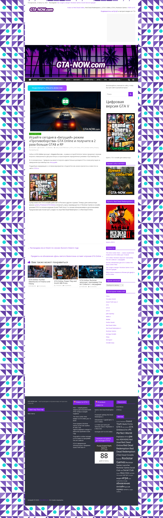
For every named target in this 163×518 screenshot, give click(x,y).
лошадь (125, 481)
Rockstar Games (89, 147)
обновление (123, 483)
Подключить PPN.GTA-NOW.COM (47, 88)
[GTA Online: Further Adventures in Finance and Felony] (40, 267)
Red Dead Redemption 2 (54, 80)
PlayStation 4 (121, 437)
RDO (118, 440)
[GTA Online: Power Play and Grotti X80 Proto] (65, 267)
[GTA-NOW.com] (81, 46)
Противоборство (34, 150)
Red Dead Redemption (124, 447)
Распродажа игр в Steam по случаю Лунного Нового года (53, 248)
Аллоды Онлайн (111, 334)
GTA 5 (68, 80)
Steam (118, 473)
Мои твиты (31, 414)
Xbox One (124, 473)
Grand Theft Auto (121, 421)
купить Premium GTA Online (45, 205)
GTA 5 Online (125, 427)
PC (130, 429)
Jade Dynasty (110, 314)
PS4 (127, 437)
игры (129, 478)
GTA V (82, 147)
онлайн (120, 486)
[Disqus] (65, 316)
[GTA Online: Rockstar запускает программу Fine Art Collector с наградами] (91, 267)
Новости (70, 7)
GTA (40, 80)
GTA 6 (35, 80)
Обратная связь (114, 80)
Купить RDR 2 (110, 242)
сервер (119, 489)
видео (119, 478)
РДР (124, 475)
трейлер (118, 491)
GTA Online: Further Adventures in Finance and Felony (39, 282)
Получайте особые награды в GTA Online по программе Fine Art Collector (82, 438)
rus (122, 470)
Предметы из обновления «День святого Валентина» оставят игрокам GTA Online (67, 256)
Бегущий (53, 162)
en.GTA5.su (119, 407)
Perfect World (110, 322)
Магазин (76, 80)
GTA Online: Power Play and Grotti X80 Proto (65, 282)
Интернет (109, 340)
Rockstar (118, 459)
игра (125, 478)
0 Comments (49, 147)
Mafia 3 (108, 316)
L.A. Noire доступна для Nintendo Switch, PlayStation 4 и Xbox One (104, 427)
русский (127, 487)
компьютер (119, 481)
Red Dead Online (78, 7)
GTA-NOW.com (32, 401)
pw (130, 436)
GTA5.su (36, 168)
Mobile (108, 319)
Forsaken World (111, 299)
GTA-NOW (41, 147)
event (56, 147)
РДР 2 (127, 475)
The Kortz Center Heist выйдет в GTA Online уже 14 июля (82, 418)
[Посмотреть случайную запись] (133, 80)
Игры (98, 80)
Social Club (128, 470)
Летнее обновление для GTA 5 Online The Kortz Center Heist (76, 3)
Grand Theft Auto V (35, 134)
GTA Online (77, 147)
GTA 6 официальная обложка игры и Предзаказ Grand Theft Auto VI (81, 445)
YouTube (131, 473)
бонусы (96, 147)
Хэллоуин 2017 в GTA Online (103, 432)
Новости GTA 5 (82, 402)
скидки (131, 489)
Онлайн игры (88, 80)
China (107, 296)
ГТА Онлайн (119, 475)
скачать (126, 489)
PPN (105, 80)
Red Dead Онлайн (126, 455)
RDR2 (126, 439)
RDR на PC (131, 7)
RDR (122, 439)
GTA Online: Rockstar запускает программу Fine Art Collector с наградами (91, 282)
